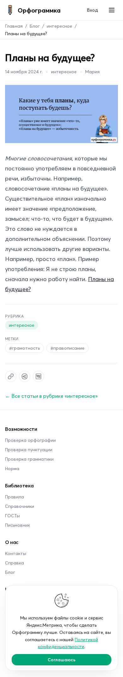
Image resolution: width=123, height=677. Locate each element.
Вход (92, 10)
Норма (12, 468)
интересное (59, 26)
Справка (14, 563)
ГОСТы (12, 516)
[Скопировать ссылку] (10, 376)
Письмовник (17, 525)
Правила (14, 497)
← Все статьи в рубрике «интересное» (51, 395)
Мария (92, 72)
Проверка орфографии (30, 440)
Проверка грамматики (29, 459)
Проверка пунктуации (28, 449)
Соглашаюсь (61, 660)
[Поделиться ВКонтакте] (38, 376)
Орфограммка (39, 10)
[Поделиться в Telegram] (24, 376)
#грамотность (24, 348)
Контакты (15, 553)
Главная (14, 26)
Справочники (19, 506)
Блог (35, 26)
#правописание (67, 348)
